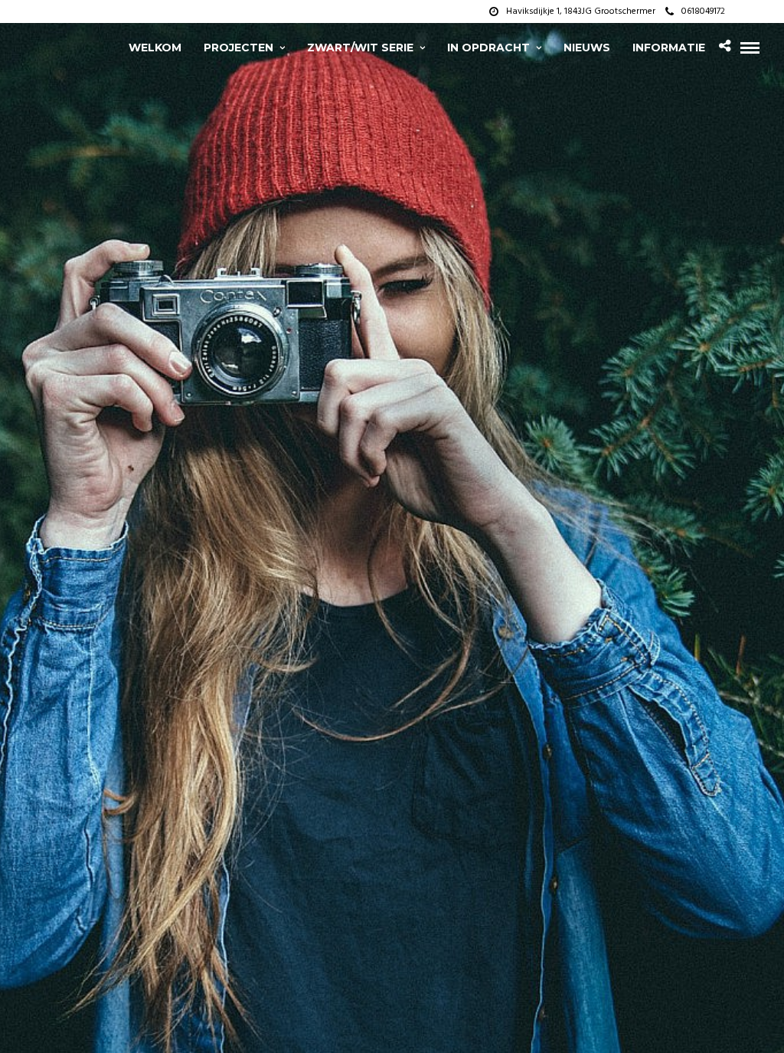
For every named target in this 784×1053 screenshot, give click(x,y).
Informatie (668, 47)
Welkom (155, 47)
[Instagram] (779, 11)
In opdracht (488, 47)
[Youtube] (760, 11)
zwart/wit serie (360, 47)
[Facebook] (741, 11)
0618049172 (703, 11)
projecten (238, 47)
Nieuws (587, 47)
